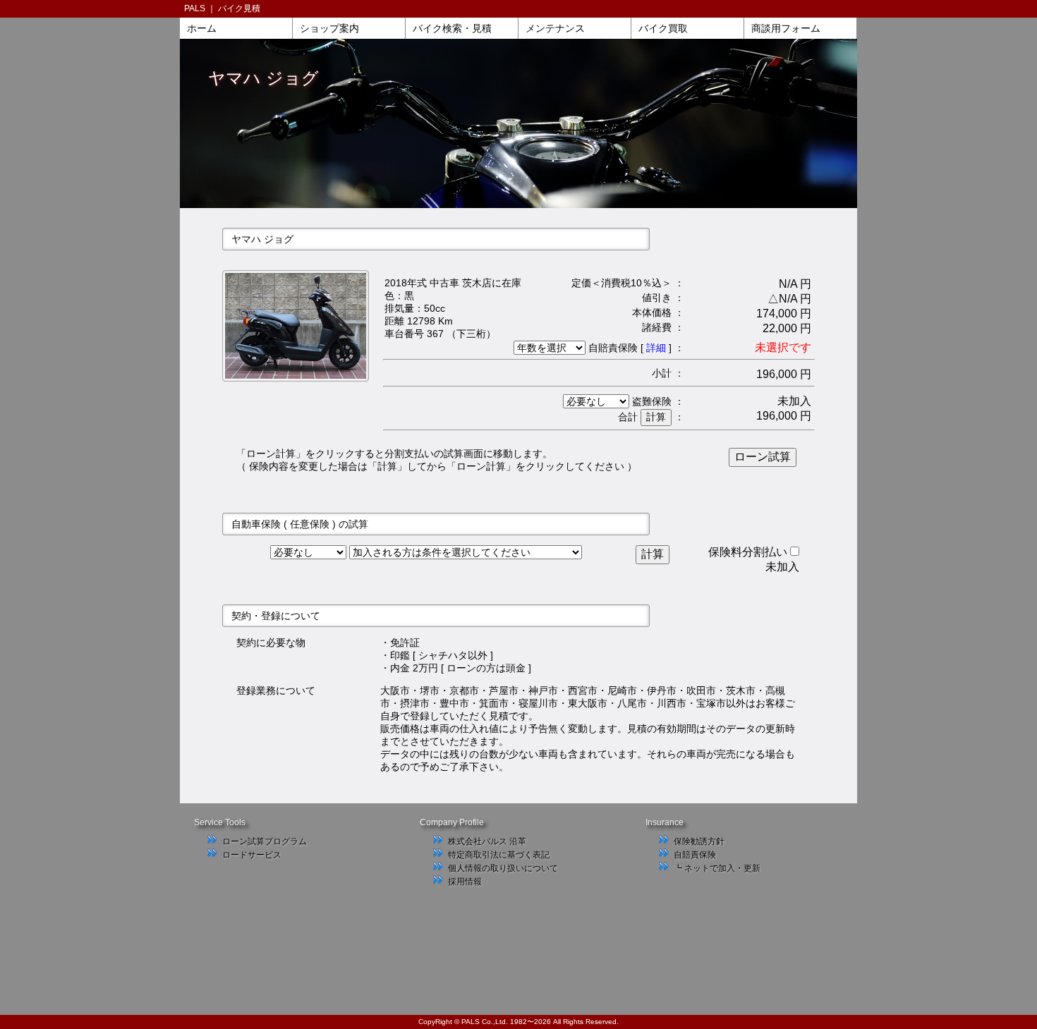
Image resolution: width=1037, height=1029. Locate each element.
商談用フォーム (785, 28)
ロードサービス (251, 855)
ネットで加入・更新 (722, 868)
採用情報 (465, 882)
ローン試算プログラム (264, 841)
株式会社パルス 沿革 (487, 841)
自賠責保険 (695, 855)
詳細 (656, 347)
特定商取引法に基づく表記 (499, 855)
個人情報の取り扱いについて (503, 868)
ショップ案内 (329, 28)
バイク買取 (663, 28)
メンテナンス (555, 28)
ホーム (202, 28)
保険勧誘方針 (699, 841)
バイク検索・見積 (452, 28)
